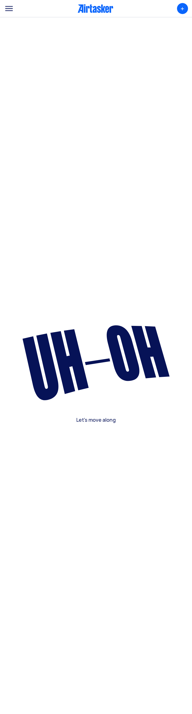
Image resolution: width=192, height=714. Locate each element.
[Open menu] (9, 9)
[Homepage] (95, 8)
